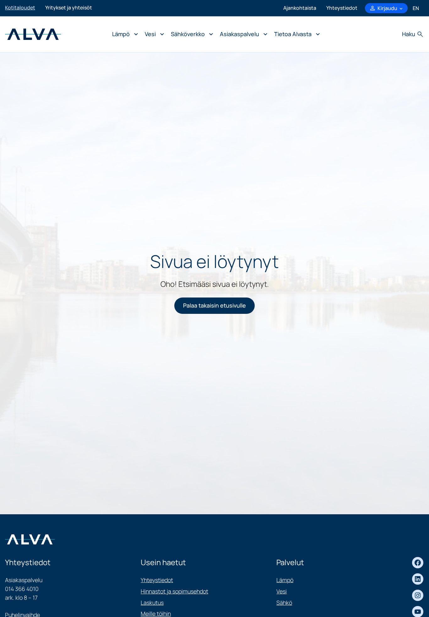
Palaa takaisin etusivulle (214, 305)
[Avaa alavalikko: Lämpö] (123, 34)
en (416, 8)
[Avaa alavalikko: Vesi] (153, 34)
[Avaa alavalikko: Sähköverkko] (190, 34)
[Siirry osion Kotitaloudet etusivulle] (33, 33)
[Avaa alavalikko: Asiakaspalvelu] (242, 34)
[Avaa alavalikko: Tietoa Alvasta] (295, 34)
